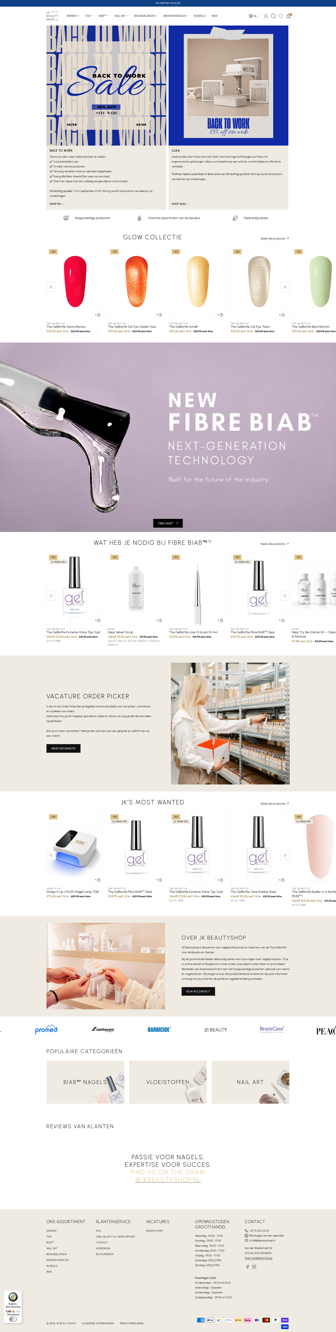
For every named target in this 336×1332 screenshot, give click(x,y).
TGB (87, 16)
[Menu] (19, 1292)
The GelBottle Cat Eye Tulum (250, 327)
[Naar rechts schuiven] (285, 287)
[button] (273, 16)
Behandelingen (144, 16)
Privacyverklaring (132, 1323)
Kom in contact (198, 991)
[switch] (13, 1319)
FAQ (98, 1230)
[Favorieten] (280, 16)
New (49, 1271)
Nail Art (120, 16)
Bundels (52, 1265)
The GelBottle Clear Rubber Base (253, 892)
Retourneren (104, 1254)
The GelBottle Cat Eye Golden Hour (132, 327)
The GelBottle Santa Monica (65, 327)
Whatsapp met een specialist (266, 1235)
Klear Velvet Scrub (120, 632)
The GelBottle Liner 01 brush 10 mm (193, 632)
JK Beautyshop (66, 1323)
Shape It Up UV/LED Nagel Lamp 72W (72, 892)
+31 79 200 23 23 (259, 1230)
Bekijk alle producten (273, 238)
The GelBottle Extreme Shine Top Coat (73, 632)
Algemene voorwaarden (98, 1323)
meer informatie (63, 748)
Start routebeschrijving (258, 1258)
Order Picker (154, 1230)
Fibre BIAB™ (166, 523)
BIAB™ (102, 16)
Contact (102, 1242)
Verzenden (103, 1248)
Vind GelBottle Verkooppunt (115, 1236)
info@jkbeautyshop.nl (262, 1240)
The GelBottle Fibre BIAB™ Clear (253, 632)
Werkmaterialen (174, 16)
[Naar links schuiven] (51, 287)
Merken (72, 16)
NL (255, 16)
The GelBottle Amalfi (183, 327)
